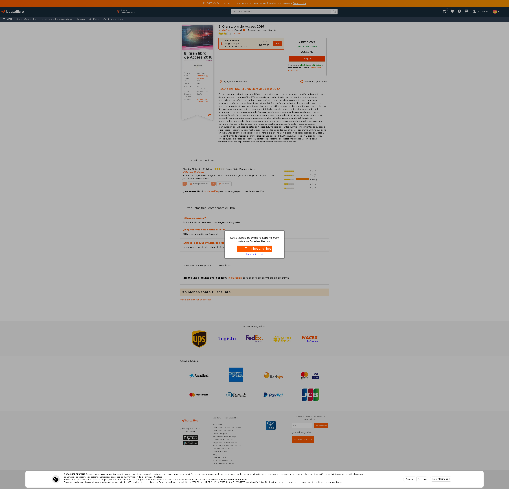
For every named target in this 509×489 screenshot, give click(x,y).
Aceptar (409, 479)
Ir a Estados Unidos (254, 249)
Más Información (441, 479)
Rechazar (422, 479)
